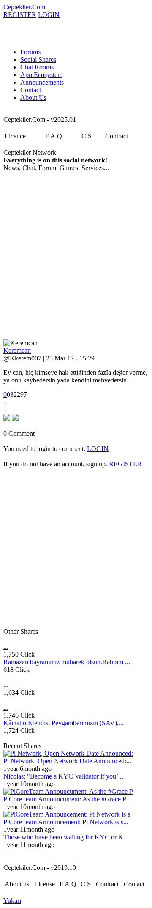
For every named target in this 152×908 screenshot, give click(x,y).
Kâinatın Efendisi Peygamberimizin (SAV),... (63, 722)
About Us (33, 97)
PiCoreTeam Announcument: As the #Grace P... (66, 799)
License (44, 884)
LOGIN (49, 14)
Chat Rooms (37, 67)
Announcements (42, 82)
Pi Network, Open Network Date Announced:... (67, 761)
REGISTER (19, 14)
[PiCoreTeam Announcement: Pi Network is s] (66, 814)
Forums (30, 51)
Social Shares (38, 59)
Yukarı (12, 900)
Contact (30, 90)
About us (17, 884)
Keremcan (17, 350)
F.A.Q (68, 884)
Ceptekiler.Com (24, 7)
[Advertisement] (76, 255)
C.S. (87, 136)
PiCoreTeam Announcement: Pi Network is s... (65, 821)
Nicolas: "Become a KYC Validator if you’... (63, 776)
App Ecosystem (41, 74)
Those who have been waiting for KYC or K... (65, 837)
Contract (116, 136)
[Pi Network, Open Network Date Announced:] (68, 753)
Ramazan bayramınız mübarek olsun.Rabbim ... (66, 662)
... (5, 646)
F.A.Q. (54, 136)
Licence (15, 136)
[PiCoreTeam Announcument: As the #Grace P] (68, 791)
